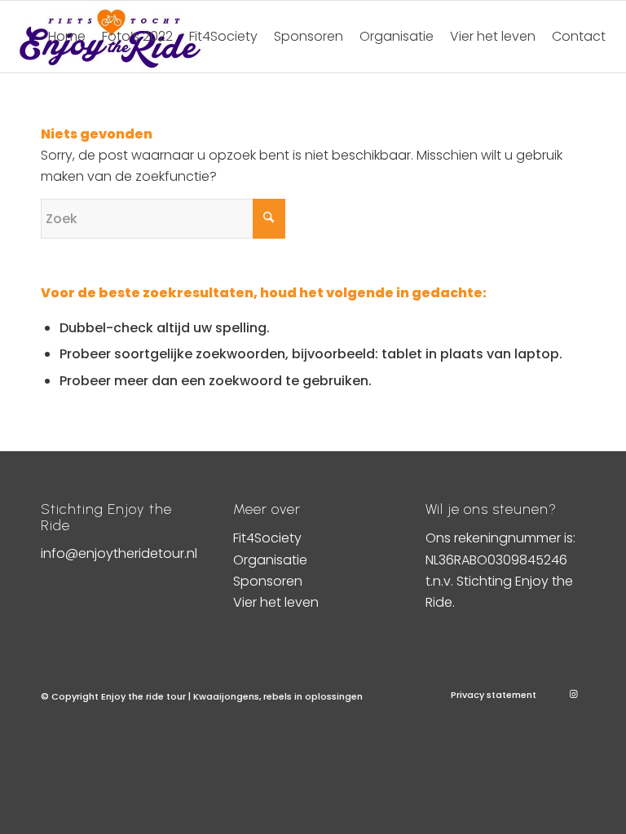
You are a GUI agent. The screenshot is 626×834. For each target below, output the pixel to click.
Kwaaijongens (226, 696)
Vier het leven (276, 602)
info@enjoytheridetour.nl (119, 553)
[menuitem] (67, 36)
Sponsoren (267, 581)
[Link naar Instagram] (573, 694)
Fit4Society (267, 538)
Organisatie (270, 560)
